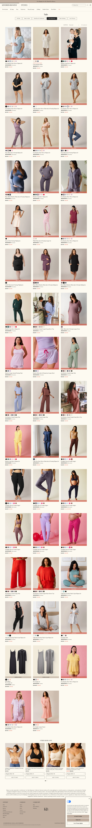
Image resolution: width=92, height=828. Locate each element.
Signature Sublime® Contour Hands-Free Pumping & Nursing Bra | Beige (75, 769)
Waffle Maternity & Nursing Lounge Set (42, 241)
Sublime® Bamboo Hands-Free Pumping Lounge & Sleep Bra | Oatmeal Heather (54, 769)
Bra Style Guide (22, 811)
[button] (12, 9)
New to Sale (27, 18)
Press (21, 808)
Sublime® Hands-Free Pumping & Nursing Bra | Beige (14, 769)
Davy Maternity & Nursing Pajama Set (13, 152)
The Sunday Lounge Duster (39, 727)
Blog (34, 804)
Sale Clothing (62, 18)
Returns (4, 808)
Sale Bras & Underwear (39, 18)
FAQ (3, 804)
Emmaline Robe (64, 637)
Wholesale (35, 808)
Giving (21, 806)
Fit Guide (21, 813)
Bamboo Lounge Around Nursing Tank (13, 373)
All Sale (18, 18)
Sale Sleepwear (51, 18)
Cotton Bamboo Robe (38, 64)
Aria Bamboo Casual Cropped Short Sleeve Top (43, 593)
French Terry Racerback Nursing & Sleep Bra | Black (34, 769)
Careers (21, 810)
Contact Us (5, 806)
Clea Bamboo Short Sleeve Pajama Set (13, 63)
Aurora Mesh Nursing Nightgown (12, 241)
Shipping (4, 810)
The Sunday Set (8, 683)
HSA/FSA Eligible (6, 813)
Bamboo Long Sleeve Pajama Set (68, 63)
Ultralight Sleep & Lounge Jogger (68, 461)
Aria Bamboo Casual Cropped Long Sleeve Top (43, 329)
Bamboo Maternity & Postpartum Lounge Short (44, 373)
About (21, 804)
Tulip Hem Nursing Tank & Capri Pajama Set (71, 593)
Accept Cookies (78, 816)
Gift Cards (4, 815)
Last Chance (72, 18)
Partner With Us (36, 806)
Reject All (78, 819)
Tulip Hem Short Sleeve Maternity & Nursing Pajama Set (46, 108)
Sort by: (66, 25)
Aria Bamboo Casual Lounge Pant (68, 373)
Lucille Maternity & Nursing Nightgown (14, 285)
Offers (4, 817)
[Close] (89, 798)
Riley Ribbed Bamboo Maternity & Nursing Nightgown (17, 196)
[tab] (45, 780)
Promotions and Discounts (7, 811)
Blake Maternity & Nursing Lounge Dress (70, 329)
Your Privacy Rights (59, 823)
